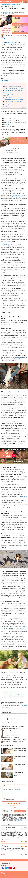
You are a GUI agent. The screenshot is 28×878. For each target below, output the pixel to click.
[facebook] (3, 868)
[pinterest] (14, 868)
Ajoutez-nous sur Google (21, 35)
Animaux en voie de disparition (13, 716)
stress (17, 337)
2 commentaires (3, 10)
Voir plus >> (23, 107)
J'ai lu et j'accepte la (7, 811)
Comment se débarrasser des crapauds (11, 729)
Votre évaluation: (14, 805)
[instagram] (8, 868)
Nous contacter (4, 875)
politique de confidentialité (7, 811)
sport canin (18, 357)
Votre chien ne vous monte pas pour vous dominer (13, 91)
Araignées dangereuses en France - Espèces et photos (14, 739)
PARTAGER (22, 2)
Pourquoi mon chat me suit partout (19, 765)
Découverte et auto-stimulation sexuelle (14, 99)
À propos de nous (19, 873)
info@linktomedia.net (18, 820)
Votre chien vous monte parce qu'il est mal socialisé (13, 105)
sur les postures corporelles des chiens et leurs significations (13, 196)
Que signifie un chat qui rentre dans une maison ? (13, 726)
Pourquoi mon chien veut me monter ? (13, 87)
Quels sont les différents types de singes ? (12, 731)
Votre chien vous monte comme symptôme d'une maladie (13, 102)
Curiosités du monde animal (15, 4)
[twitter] (6, 868)
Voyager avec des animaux (13, 719)
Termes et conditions (12, 875)
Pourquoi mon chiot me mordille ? (10, 692)
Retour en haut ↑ (14, 860)
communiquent (9, 43)
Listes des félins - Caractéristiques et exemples (13, 742)
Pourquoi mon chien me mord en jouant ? (12, 694)
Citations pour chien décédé (9, 733)
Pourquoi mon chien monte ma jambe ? (14, 89)
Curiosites (8, 4)
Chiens (4, 39)
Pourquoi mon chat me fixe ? (19, 757)
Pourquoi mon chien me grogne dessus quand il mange (13, 697)
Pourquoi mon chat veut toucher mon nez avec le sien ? (20, 750)
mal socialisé (8, 124)
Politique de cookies (5, 876)
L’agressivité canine (5, 244)
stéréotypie (3, 579)
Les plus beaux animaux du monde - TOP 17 (12, 735)
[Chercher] (26, 2)
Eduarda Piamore (7, 12)
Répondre (3, 841)
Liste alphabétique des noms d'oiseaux (11, 737)
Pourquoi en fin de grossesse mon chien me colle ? (20, 774)
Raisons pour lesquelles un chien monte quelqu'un (13, 95)
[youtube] (11, 868)
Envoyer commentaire (20, 811)
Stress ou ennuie (8, 98)
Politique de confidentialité (21, 875)
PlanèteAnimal (3, 4)
